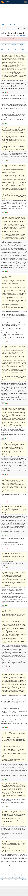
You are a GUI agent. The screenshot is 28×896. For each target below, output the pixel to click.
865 (12, 47)
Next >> (24, 49)
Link (3, 92)
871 (9, 49)
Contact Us (13, 887)
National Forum (8, 24)
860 (20, 44)
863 (5, 47)
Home (2, 887)
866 (16, 47)
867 (20, 47)
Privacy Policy (7, 887)
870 (5, 49)
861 (23, 44)
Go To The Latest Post (22, 35)
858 (13, 44)
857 (9, 44)
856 (6, 44)
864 (9, 47)
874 (20, 49)
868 (23, 47)
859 (16, 44)
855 (2, 44)
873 (16, 49)
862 (2, 47)
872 (12, 49)
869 (2, 49)
